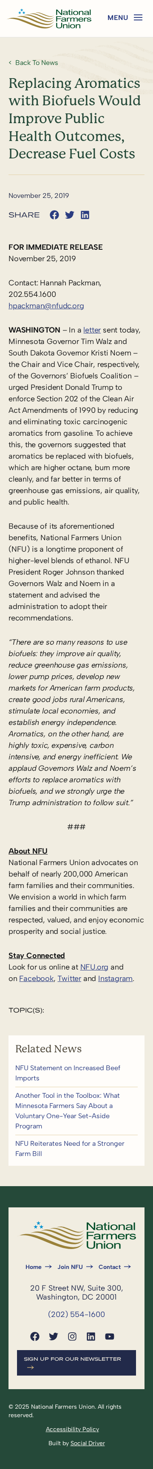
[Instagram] (72, 1336)
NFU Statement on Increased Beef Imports (76, 1073)
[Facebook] (35, 1336)
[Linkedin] (91, 1336)
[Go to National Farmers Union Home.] (48, 18)
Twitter (69, 978)
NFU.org (94, 967)
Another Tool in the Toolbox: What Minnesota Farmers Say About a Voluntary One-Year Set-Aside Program (76, 1111)
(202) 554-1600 (76, 1314)
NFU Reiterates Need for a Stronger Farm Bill (76, 1149)
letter (92, 330)
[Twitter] (53, 1336)
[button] (138, 17)
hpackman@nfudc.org (46, 305)
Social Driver (88, 1443)
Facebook (36, 978)
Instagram (115, 978)
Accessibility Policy (72, 1429)
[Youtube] (109, 1336)
